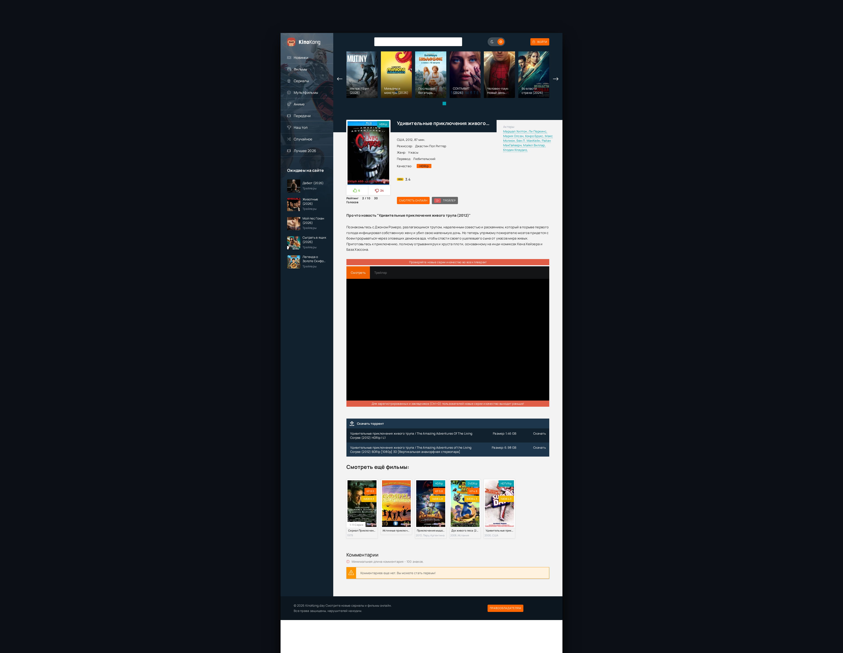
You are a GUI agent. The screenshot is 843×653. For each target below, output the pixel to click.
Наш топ (301, 127)
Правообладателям (505, 608)
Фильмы (300, 69)
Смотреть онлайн (413, 200)
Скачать (539, 433)
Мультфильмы (306, 92)
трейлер (449, 200)
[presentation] (339, 79)
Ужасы (413, 152)
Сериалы (301, 80)
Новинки (301, 57)
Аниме (299, 104)
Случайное (303, 139)
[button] (444, 103)
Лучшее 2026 (305, 150)
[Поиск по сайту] (455, 41)
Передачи (302, 115)
